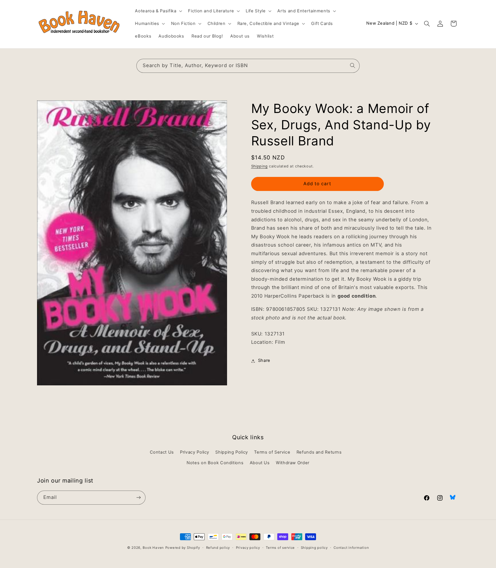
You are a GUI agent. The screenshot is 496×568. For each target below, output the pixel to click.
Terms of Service (272, 452)
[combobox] (248, 66)
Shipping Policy (231, 452)
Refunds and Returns (319, 452)
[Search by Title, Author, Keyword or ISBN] (352, 65)
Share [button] (264, 360)
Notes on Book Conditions (215, 462)
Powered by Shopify (182, 548)
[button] (158, 11)
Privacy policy (248, 548)
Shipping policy (314, 548)
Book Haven (153, 548)
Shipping (259, 166)
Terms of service (280, 548)
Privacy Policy (194, 452)
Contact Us (162, 452)
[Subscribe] (138, 497)
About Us (260, 462)
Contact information (351, 548)
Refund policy (218, 548)
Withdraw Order (292, 462)
